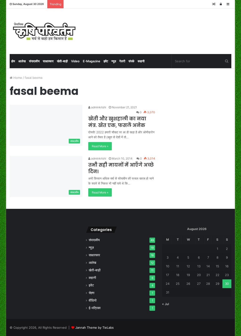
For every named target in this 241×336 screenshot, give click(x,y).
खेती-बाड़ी (62, 61)
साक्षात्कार (48, 61)
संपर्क (131, 61)
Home (17, 78)
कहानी (141, 61)
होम (13, 61)
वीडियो (92, 300)
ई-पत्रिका (94, 308)
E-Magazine (91, 61)
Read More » (100, 146)
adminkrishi (98, 107)
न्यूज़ (113, 61)
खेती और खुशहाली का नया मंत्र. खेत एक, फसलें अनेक (117, 122)
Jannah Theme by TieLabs (94, 327)
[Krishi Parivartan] (44, 31)
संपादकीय (34, 61)
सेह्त (91, 293)
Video (75, 61)
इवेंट (106, 61)
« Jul (165, 304)
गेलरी (122, 61)
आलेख (22, 61)
